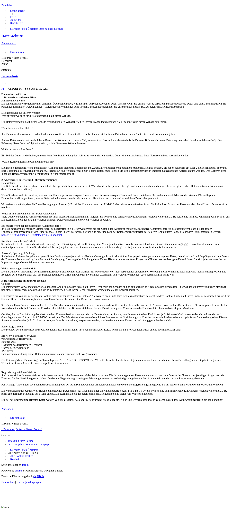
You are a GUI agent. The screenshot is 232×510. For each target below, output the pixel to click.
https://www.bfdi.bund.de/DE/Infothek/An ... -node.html (31, 234)
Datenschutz (12, 36)
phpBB (19, 470)
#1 (2, 88)
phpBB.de (38, 476)
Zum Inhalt (7, 5)
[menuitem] (12, 16)
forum (25, 464)
